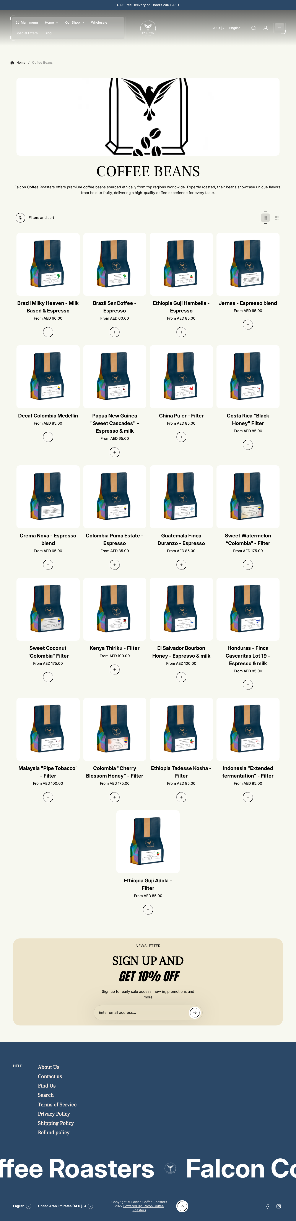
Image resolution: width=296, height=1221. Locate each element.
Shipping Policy (56, 1123)
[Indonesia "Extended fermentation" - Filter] (248, 729)
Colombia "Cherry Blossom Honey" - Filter (114, 772)
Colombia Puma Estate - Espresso (114, 539)
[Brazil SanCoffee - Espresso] (114, 264)
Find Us (47, 1085)
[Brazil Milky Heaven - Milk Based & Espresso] (48, 264)
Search (46, 1095)
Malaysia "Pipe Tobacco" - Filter (48, 772)
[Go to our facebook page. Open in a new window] (267, 1206)
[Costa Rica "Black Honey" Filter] (248, 376)
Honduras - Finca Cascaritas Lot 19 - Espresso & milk (248, 655)
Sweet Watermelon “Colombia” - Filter (248, 539)
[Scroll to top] (182, 1206)
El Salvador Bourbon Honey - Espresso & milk (181, 652)
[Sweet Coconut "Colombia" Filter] (48, 609)
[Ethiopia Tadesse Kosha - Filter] (181, 729)
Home (21, 63)
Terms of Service (57, 1104)
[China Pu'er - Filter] (181, 376)
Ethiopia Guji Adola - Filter (148, 884)
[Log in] (265, 28)
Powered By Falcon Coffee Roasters (143, 1208)
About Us (48, 1067)
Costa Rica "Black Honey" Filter (248, 419)
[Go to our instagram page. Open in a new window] (278, 1206)
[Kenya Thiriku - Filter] (114, 609)
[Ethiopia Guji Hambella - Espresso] (181, 264)
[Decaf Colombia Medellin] (48, 376)
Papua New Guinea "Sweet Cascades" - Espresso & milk (114, 423)
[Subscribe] (195, 1013)
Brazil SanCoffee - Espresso (115, 307)
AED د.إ (218, 28)
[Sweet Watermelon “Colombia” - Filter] (248, 497)
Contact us (50, 1076)
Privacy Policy (54, 1114)
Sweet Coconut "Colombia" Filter (48, 652)
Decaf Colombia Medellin (48, 415)
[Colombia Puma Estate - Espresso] (114, 497)
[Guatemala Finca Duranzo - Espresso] (181, 497)
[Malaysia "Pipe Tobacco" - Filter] (48, 729)
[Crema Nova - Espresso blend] (48, 497)
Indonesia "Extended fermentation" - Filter (247, 772)
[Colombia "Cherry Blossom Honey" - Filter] (114, 729)
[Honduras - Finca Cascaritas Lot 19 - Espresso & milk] (248, 609)
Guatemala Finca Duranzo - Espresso (181, 539)
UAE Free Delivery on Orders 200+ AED (148, 5)
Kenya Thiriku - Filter (115, 648)
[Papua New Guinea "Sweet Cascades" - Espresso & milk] (114, 376)
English (235, 28)
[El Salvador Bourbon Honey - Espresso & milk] (181, 609)
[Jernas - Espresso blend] (248, 264)
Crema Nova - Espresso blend (48, 539)
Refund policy (54, 1132)
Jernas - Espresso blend (248, 303)
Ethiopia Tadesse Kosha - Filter (181, 772)
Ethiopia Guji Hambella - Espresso (181, 307)
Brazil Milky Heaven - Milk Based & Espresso (48, 307)
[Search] (253, 28)
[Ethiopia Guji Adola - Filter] (148, 841)
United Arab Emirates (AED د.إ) (62, 1206)
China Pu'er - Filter (181, 415)
